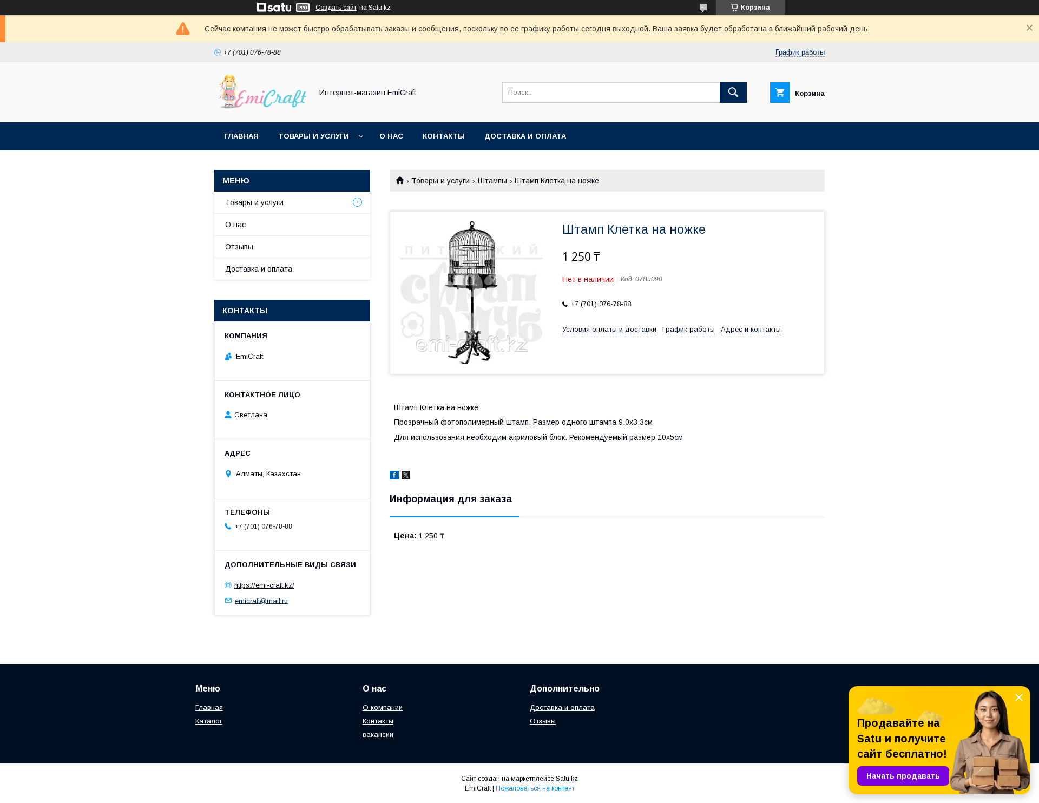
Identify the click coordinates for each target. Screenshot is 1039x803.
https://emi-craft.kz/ (264, 585)
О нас (391, 136)
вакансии (378, 734)
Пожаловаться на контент (535, 788)
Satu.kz (567, 778)
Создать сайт (336, 7)
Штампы (492, 180)
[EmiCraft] (260, 108)
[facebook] (394, 476)
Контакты (444, 136)
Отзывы (239, 246)
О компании (383, 707)
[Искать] (733, 92)
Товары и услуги (313, 136)
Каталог (208, 721)
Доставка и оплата (525, 136)
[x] (406, 476)
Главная (241, 136)
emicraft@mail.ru (261, 600)
